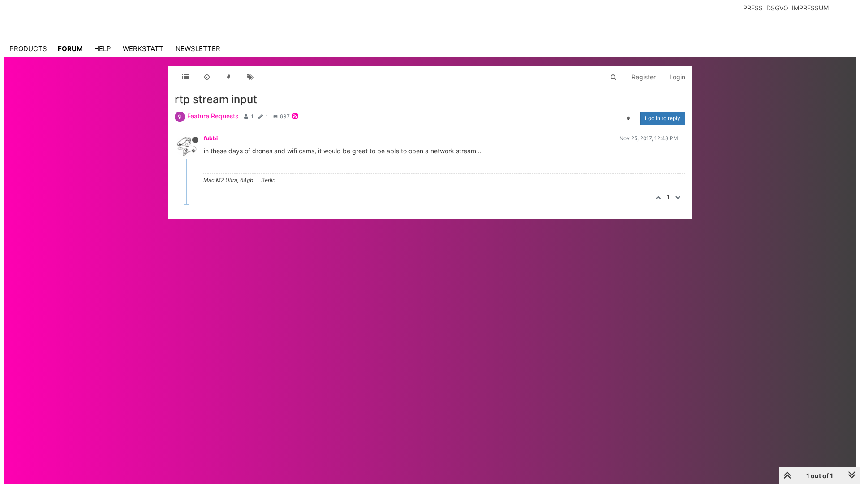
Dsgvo (777, 8)
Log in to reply (662, 118)
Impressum (810, 8)
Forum (70, 48)
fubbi (211, 138)
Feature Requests (212, 116)
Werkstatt (143, 48)
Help (102, 48)
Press (753, 8)
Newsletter (198, 48)
